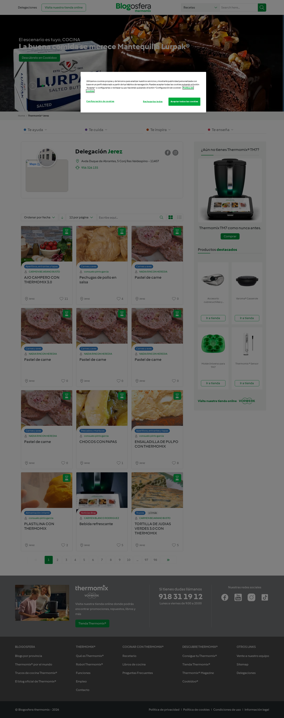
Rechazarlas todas (153, 101)
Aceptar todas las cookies (184, 101)
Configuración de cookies (100, 101)
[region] (143, 92)
